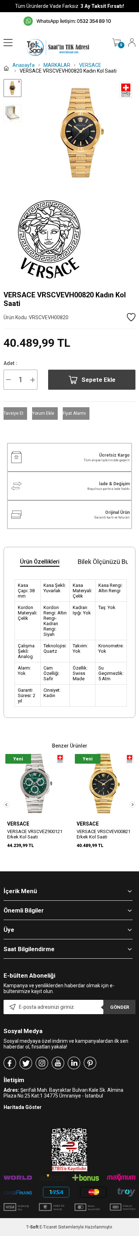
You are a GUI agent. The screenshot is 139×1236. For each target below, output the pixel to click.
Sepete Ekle (98, 379)
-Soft (33, 1227)
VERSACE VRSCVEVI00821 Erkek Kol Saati (103, 834)
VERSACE (18, 824)
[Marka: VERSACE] (69, 239)
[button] (7, 805)
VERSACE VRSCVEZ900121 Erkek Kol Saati (34, 834)
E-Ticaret (48, 1227)
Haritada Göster (23, 1107)
